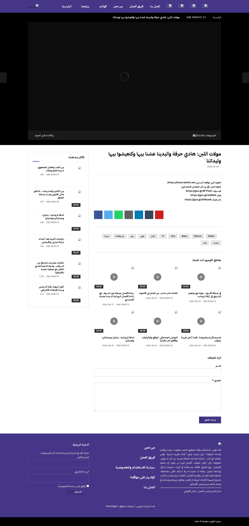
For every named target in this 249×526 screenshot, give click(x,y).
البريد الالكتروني (82, 471)
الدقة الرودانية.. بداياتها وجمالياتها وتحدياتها (118, 339)
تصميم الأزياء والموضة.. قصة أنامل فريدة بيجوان (201, 339)
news (184, 236)
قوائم (103, 6)
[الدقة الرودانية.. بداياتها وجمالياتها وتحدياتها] (72, 222)
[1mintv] (33, 6)
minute (197, 236)
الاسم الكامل (83, 457)
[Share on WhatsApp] (118, 215)
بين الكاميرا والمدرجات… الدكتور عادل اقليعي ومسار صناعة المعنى (49, 194)
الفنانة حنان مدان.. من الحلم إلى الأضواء (158, 293)
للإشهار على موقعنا (142, 477)
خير (132, 236)
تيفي (142, 236)
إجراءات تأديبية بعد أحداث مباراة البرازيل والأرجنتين (51, 240)
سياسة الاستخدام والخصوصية (135, 467)
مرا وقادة (120, 236)
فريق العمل (136, 6)
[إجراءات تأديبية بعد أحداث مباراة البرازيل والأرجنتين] (72, 246)
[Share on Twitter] (108, 215)
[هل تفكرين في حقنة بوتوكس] (245, 77)
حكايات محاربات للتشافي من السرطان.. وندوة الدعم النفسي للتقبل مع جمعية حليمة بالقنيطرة (49, 267)
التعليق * (216, 380)
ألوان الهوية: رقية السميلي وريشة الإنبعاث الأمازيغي (51, 288)
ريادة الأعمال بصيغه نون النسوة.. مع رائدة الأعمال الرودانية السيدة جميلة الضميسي (116, 296)
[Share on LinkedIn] (139, 215)
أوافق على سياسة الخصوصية (72, 486)
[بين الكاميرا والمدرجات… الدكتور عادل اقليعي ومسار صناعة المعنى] (72, 198)
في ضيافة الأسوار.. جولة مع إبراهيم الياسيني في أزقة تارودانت (204, 294)
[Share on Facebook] (98, 215)
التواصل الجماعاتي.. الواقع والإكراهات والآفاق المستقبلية (160, 339)
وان (204, 242)
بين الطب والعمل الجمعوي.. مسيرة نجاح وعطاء (50, 169)
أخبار (153, 236)
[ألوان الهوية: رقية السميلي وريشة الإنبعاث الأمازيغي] (72, 294)
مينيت (216, 242)
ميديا (107, 236)
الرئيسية (66, 6)
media (211, 236)
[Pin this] (159, 215)
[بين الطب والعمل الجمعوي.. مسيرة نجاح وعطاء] (72, 175)
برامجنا (85, 6)
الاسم (218, 366)
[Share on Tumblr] (149, 215)
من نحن (118, 6)
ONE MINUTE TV (196, 17)
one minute (209, 301)
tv (163, 236)
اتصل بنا (155, 6)
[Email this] (128, 215)
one (173, 236)
